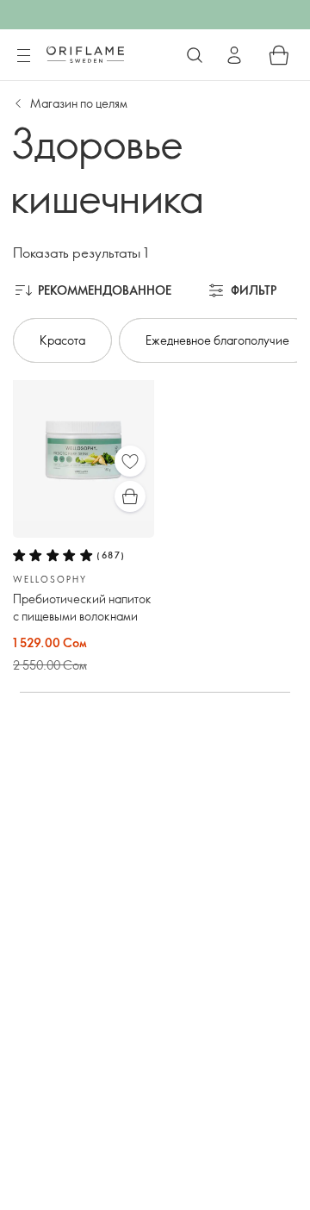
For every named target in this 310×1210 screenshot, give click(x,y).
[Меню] (23, 56)
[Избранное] (130, 461)
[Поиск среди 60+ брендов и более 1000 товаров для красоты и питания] (195, 55)
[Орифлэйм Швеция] (85, 54)
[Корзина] (279, 55)
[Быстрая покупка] (130, 496)
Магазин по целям (78, 103)
